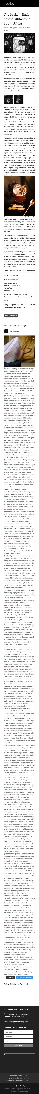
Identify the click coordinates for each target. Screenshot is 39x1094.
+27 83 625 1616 (23, 1014)
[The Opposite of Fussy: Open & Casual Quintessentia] (19, 735)
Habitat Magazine (12, 28)
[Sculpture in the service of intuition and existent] (19, 351)
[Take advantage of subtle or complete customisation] (19, 671)
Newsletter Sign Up (11, 315)
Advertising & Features (14, 1081)
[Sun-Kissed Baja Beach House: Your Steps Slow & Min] (19, 415)
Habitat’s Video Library (18, 1075)
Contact (28, 1081)
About (26, 1078)
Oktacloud (24, 1091)
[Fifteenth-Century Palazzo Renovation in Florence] (19, 479)
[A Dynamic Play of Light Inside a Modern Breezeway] (19, 767)
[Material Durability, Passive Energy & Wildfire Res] (19, 703)
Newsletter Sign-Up (15, 1078)
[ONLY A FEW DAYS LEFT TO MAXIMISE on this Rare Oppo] (19, 895)
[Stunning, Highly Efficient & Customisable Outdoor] (19, 607)
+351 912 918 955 (19, 1017)
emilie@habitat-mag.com (18, 1022)
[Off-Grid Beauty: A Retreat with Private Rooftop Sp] (19, 383)
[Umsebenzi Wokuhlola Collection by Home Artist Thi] (19, 511)
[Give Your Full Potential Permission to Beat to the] (19, 959)
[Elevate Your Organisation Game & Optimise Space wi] (19, 927)
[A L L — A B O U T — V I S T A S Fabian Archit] (19, 639)
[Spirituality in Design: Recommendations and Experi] (19, 447)
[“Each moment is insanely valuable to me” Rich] (19, 863)
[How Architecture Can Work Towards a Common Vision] (19, 831)
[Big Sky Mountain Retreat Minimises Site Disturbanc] (19, 575)
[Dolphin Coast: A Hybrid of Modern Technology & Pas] (19, 543)
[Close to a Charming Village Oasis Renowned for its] (19, 799)
